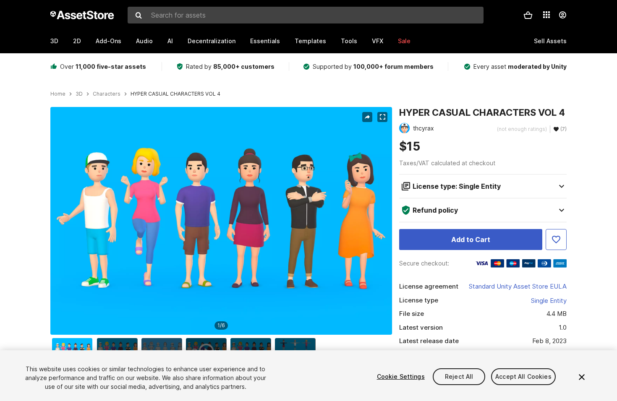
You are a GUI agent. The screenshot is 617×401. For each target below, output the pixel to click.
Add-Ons (108, 40)
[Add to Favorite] (556, 239)
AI (170, 40)
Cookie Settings (401, 376)
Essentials (265, 40)
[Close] (582, 377)
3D (54, 40)
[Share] (367, 117)
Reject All (459, 376)
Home (57, 94)
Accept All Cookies (523, 376)
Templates (310, 40)
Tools (349, 40)
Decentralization (211, 40)
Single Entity (549, 301)
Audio (144, 40)
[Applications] (546, 15)
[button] (528, 15)
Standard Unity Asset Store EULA (518, 286)
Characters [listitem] (106, 94)
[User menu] (562, 15)
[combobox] (306, 15)
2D (77, 40)
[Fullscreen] (382, 117)
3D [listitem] (79, 94)
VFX (377, 40)
